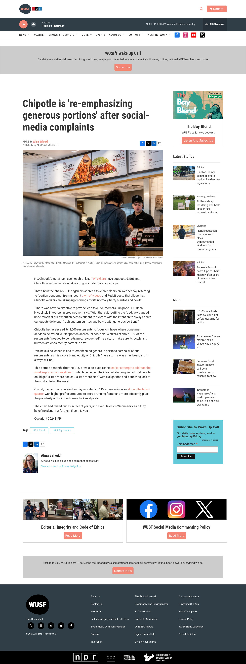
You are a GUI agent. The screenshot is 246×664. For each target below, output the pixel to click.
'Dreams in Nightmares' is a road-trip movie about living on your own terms (208, 397)
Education (201, 225)
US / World (39, 430)
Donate (218, 9)
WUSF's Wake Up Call (123, 53)
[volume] (33, 24)
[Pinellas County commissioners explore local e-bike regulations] (184, 173)
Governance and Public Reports (151, 604)
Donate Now (123, 571)
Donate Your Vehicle (145, 642)
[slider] (38, 24)
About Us (96, 596)
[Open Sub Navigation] (29, 35)
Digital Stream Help (145, 634)
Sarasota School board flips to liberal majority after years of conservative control (208, 275)
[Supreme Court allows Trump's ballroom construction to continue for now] (184, 366)
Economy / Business (206, 196)
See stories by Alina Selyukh (61, 466)
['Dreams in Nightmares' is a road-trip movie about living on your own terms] (184, 395)
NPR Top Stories (62, 430)
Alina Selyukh (40, 141)
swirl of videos (91, 295)
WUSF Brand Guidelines (191, 626)
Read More (72, 536)
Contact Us (96, 604)
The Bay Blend (198, 126)
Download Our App (189, 604)
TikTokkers (98, 278)
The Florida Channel (145, 596)
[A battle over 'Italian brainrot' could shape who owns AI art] (184, 342)
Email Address (187, 444)
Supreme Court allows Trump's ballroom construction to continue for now (206, 369)
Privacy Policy (186, 619)
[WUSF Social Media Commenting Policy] (177, 509)
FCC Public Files (143, 611)
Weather (39, 35)
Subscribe (123, 67)
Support (134, 35)
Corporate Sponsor (189, 596)
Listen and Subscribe (198, 140)
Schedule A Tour (187, 634)
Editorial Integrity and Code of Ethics (72, 527)
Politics (200, 167)
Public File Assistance (146, 619)
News (22, 35)
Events (101, 35)
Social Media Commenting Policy (108, 626)
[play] (23, 24)
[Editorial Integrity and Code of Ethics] (73, 509)
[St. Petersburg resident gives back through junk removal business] (184, 202)
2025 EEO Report (144, 626)
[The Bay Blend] (198, 105)
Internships (97, 642)
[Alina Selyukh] (30, 463)
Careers (95, 634)
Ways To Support (188, 611)
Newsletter (96, 611)
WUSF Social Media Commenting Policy (176, 527)
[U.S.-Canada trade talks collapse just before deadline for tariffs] (184, 317)
